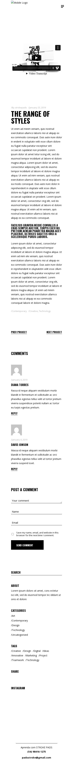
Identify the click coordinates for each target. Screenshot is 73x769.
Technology (45, 311)
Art (13, 615)
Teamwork (18, 660)
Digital (37, 650)
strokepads (21, 107)
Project (43, 655)
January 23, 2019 (37, 107)
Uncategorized (20, 634)
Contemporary (19, 311)
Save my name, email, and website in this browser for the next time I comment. (37, 534)
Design (16, 625)
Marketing (31, 655)
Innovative (17, 655)
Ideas (46, 650)
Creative (33, 311)
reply (14, 413)
